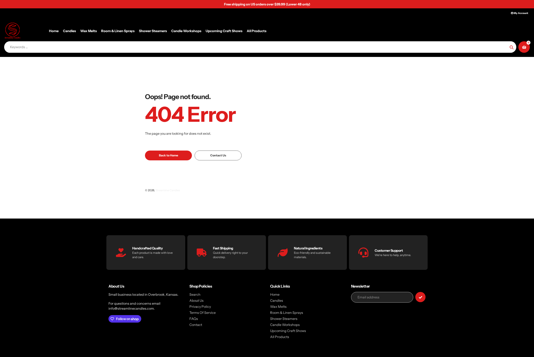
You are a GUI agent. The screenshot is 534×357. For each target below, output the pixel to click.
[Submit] (420, 297)
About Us (196, 300)
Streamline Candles (167, 190)
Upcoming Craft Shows (288, 331)
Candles (276, 300)
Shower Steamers (283, 319)
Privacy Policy (200, 306)
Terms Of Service (202, 312)
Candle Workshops (285, 325)
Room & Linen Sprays (286, 312)
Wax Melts (278, 306)
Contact (195, 325)
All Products (279, 337)
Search (194, 294)
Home (275, 294)
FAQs (193, 319)
